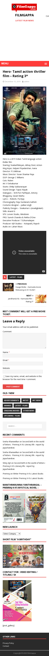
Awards (7, 405)
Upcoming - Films (12, 416)
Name (6, 352)
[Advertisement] (24, 46)
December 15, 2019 (12, 81)
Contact (6, 646)
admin (26, 81)
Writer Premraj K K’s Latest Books (28, 473)
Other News (28, 410)
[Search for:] (24, 426)
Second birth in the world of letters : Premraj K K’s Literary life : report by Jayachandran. (23, 444)
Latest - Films (16, 277)
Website (6, 368)
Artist (26, 400)
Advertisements (11, 400)
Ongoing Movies (11, 410)
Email (5, 360)
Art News (36, 400)
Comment (7, 331)
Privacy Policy (8, 643)
